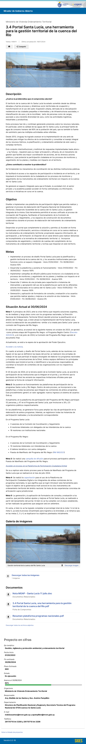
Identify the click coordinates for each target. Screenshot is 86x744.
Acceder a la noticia (14, 347)
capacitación (29, 477)
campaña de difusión (34, 459)
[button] (9, 47)
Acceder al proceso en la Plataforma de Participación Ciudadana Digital (36, 466)
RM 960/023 (59, 452)
